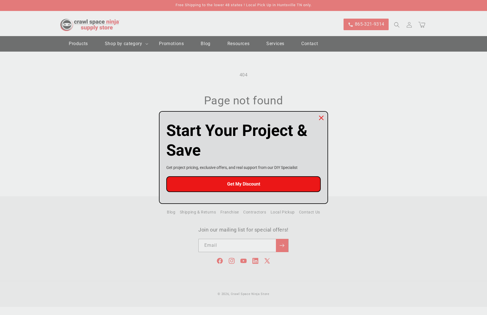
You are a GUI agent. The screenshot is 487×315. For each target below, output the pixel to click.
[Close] (321, 118)
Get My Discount (243, 184)
